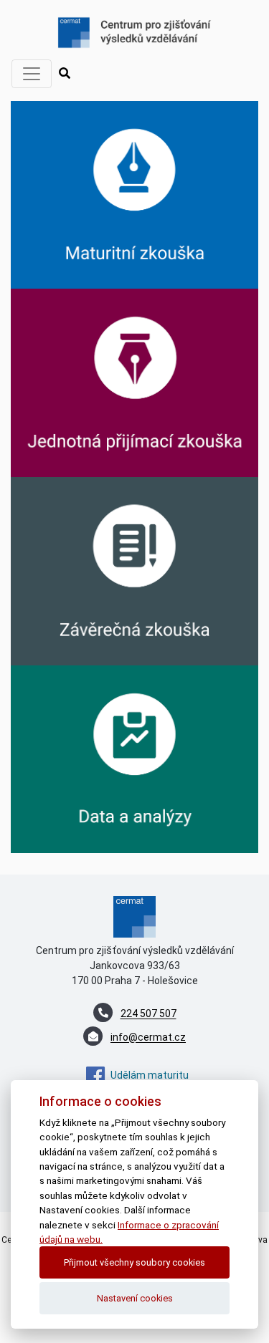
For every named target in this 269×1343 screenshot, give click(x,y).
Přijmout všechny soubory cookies (134, 1262)
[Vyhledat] (65, 73)
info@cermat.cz (148, 1038)
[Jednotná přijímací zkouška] (134, 382)
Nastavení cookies (135, 1298)
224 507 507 (148, 1014)
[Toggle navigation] (31, 73)
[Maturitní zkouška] (134, 194)
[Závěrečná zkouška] (134, 570)
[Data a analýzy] (134, 758)
